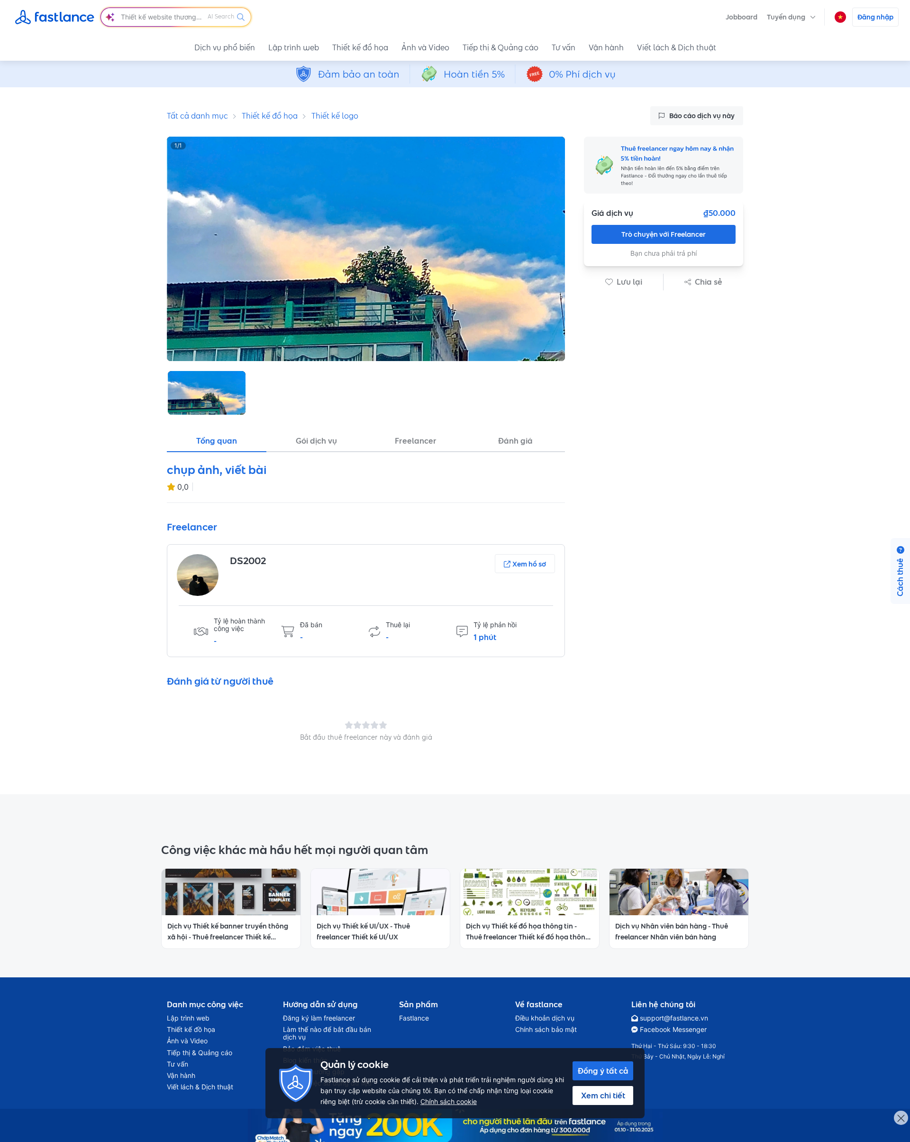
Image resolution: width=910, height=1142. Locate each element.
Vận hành (606, 47)
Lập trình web (293, 47)
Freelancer (416, 440)
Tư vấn (563, 47)
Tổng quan (216, 440)
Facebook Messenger (673, 1029)
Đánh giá (515, 440)
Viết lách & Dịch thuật (676, 47)
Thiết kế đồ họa (360, 47)
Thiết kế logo (334, 115)
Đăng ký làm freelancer (319, 1018)
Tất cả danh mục (197, 115)
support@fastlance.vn (674, 1018)
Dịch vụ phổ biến (224, 47)
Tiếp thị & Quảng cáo (500, 47)
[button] (791, 17)
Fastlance (414, 1018)
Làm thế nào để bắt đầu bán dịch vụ (327, 1033)
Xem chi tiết (603, 1095)
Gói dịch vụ (316, 440)
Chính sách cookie (448, 1101)
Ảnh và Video (425, 47)
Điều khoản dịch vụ (544, 1018)
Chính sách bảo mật (546, 1029)
